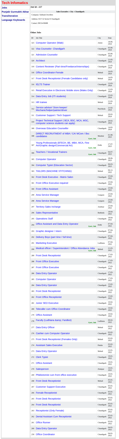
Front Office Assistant (47, 189)
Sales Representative (47, 212)
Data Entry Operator (46, 273)
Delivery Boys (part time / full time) (54, 237)
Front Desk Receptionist (48, 255)
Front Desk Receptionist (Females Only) (56, 339)
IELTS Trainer (43, 84)
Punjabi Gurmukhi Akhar (15, 11)
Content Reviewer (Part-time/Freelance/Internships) (62, 66)
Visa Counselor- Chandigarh (50, 48)
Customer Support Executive (51, 387)
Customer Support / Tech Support (53, 115)
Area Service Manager (47, 195)
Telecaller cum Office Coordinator (53, 309)
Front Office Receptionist (49, 297)
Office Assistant (44, 315)
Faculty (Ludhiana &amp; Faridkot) (54, 320)
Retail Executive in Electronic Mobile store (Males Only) (64, 90)
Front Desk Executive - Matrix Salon (54, 177)
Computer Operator (46, 159)
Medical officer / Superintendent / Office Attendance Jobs (65, 248)
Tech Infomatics (15, 3)
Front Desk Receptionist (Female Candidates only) (62, 78)
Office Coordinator (45, 434)
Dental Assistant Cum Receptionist (53, 416)
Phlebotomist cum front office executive (56, 375)
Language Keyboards (13, 20)
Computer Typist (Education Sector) (54, 165)
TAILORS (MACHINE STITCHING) (54, 171)
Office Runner (43, 422)
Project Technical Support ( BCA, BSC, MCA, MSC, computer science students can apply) (62, 121)
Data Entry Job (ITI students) (51, 96)
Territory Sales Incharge (48, 206)
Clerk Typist (42, 357)
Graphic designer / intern (48, 231)
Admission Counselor (47, 54)
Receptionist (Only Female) (50, 410)
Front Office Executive (47, 261)
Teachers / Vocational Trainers (51, 152)
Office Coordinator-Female (49, 72)
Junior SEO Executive (47, 303)
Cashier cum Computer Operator (53, 333)
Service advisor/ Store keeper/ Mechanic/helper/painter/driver (51, 108)
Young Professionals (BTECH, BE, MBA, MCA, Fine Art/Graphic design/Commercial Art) (62, 144)
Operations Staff (44, 218)
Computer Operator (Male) (49, 42)
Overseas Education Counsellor (52, 128)
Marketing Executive (46, 243)
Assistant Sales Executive (49, 345)
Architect (40, 60)
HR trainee (41, 102)
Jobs (4, 7)
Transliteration (10, 16)
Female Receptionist (46, 392)
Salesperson (42, 369)
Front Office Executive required (52, 183)
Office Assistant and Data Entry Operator (57, 224)
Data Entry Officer (45, 327)
